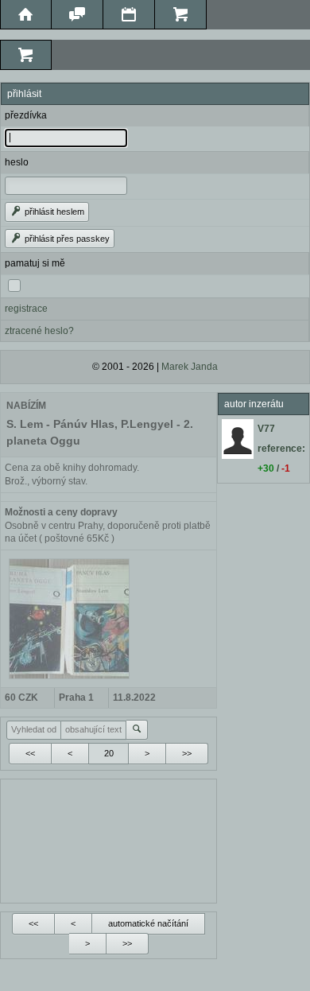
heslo (17, 162)
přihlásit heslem (53, 211)
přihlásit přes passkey (66, 238)
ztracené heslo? (39, 330)
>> (187, 753)
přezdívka (26, 115)
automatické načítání (148, 923)
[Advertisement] (108, 839)
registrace (26, 308)
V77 (266, 428)
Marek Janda (189, 366)
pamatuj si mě (35, 263)
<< (30, 753)
